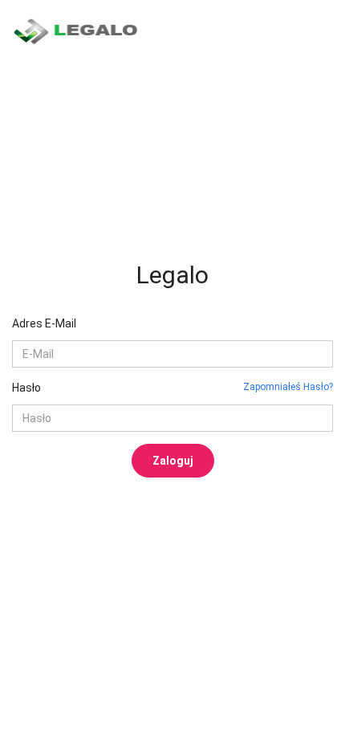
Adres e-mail (44, 323)
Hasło (26, 387)
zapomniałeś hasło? (288, 386)
